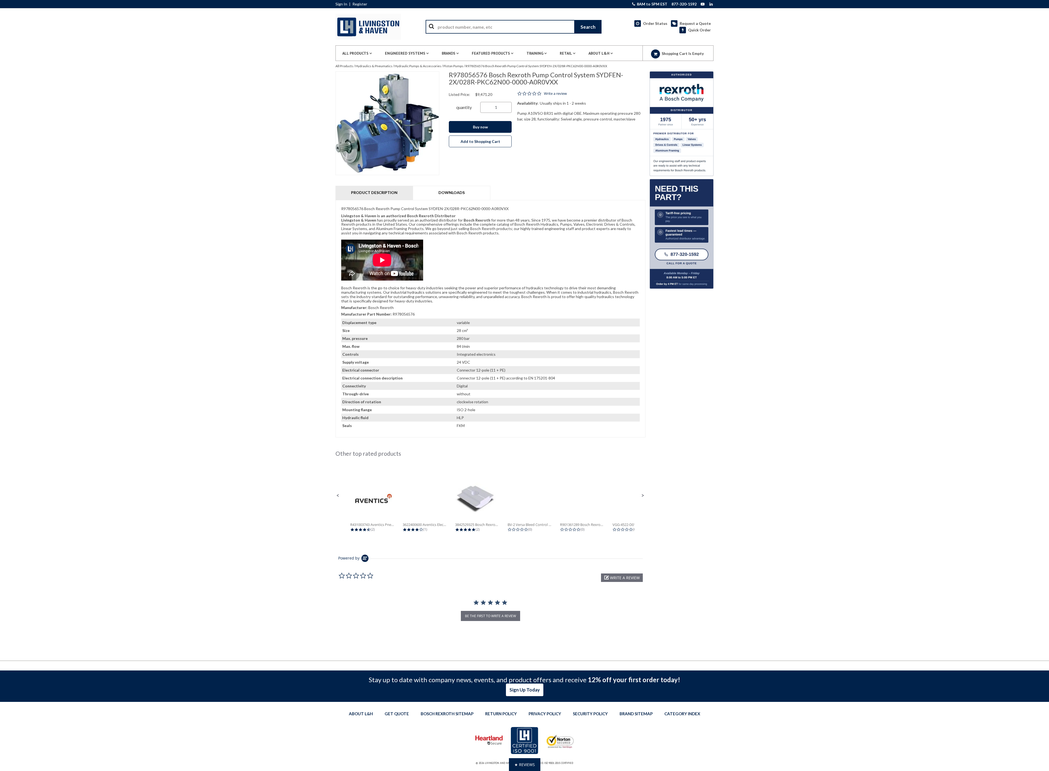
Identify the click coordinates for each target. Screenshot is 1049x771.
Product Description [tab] (374, 192)
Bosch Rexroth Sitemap (447, 713)
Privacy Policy (545, 713)
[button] (337, 495)
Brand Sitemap (636, 713)
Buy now (480, 127)
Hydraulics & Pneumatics (373, 66)
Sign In (341, 4)
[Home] (368, 27)
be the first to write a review (490, 616)
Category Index (682, 713)
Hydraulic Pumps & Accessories (417, 66)
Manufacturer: (354, 307)
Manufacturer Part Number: (366, 314)
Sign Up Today (524, 690)
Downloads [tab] (451, 192)
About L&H (361, 713)
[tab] (490, 318)
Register (359, 4)
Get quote (397, 713)
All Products (344, 66)
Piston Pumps (453, 66)
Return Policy (501, 713)
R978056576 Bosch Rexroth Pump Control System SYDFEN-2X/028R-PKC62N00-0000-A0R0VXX (536, 66)
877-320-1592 (684, 4)
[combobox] (514, 27)
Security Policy (590, 713)
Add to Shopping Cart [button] (480, 141)
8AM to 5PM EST (651, 4)
